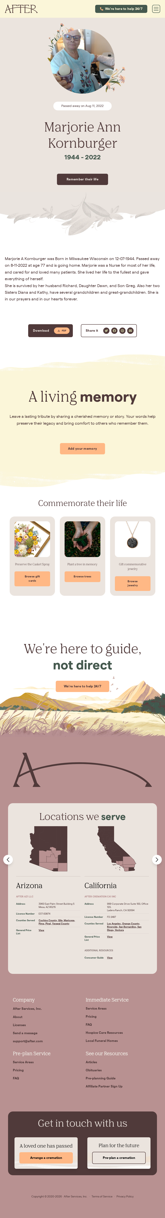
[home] (21, 9)
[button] (121, 9)
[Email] (130, 330)
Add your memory (82, 448)
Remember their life (82, 179)
